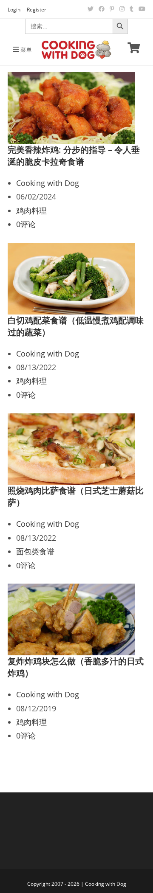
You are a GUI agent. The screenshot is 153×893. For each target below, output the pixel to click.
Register (36, 9)
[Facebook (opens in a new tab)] (101, 9)
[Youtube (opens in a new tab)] (140, 9)
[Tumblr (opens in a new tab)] (131, 9)
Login (14, 9)
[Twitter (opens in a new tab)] (90, 9)
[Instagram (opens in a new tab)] (122, 9)
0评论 (26, 224)
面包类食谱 (35, 551)
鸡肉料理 (31, 210)
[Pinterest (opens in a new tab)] (112, 9)
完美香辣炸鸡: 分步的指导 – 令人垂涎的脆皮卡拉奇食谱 (74, 155)
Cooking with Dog (47, 183)
